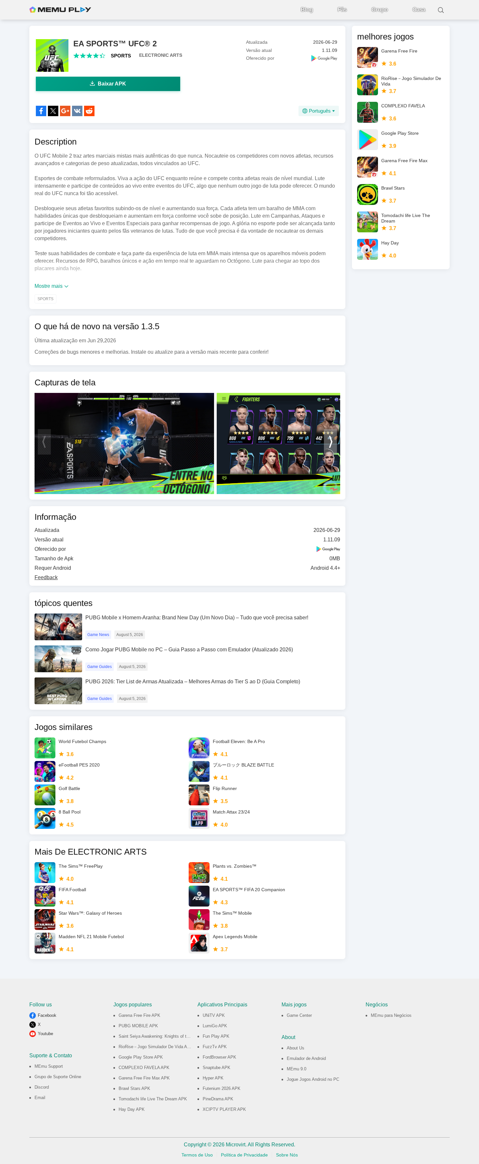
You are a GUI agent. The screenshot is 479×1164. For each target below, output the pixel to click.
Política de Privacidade (244, 1154)
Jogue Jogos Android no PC (313, 1079)
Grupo (379, 10)
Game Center (299, 1015)
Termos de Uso (197, 1154)
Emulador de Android (306, 1058)
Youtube (45, 1033)
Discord (42, 1087)
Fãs (342, 10)
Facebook (47, 1015)
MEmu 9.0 (296, 1068)
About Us (295, 1048)
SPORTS (121, 55)
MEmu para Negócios (391, 1015)
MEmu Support (49, 1066)
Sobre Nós (287, 1154)
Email (40, 1097)
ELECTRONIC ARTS (160, 55)
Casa (419, 10)
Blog (307, 10)
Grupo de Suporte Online (58, 1076)
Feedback (46, 577)
